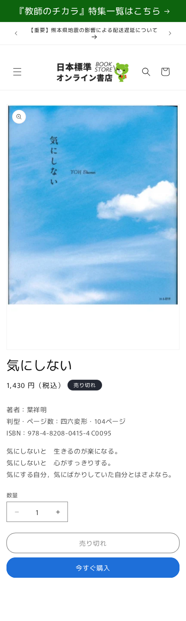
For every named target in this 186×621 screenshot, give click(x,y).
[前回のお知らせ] (16, 33)
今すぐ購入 (93, 567)
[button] (17, 71)
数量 (12, 495)
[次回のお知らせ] (170, 33)
